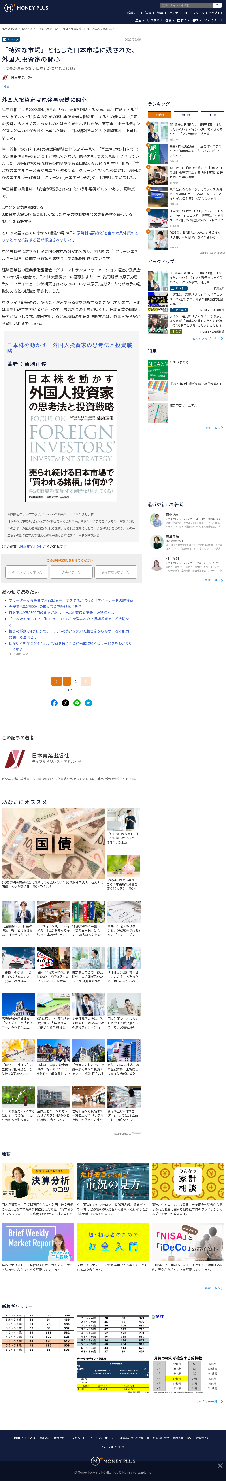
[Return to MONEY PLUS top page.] (26, 8)
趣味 (195, 20)
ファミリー (211, 20)
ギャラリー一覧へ (208, 1401)
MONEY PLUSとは (24, 1438)
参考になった (71, 572)
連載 (148, 13)
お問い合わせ (161, 1438)
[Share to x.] (65, 702)
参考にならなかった (116, 572)
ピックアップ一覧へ (206, 338)
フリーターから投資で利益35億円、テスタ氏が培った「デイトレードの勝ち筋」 (72, 600)
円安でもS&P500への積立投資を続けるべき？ (45, 606)
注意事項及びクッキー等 (134, 1438)
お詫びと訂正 (204, 1438)
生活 (138, 20)
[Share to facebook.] (54, 702)
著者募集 (178, 1438)
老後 (168, 20)
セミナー (177, 13)
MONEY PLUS (10, 28)
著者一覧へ (212, 580)
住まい (181, 20)
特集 (160, 13)
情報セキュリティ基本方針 (69, 1438)
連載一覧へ (212, 1288)
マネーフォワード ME (113, 1446)
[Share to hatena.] (88, 702)
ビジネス (153, 20)
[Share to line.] (77, 702)
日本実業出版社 (31, 546)
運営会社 (44, 1438)
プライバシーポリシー (102, 1438)
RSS (189, 1438)
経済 (6, 86)
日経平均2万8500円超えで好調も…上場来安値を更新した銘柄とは (61, 612)
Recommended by (122, 1133)
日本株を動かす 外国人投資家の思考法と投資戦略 (69, 348)
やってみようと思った (26, 572)
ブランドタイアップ (205, 13)
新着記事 (133, 13)
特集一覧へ (212, 427)
